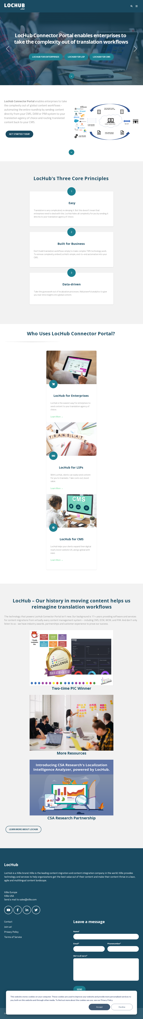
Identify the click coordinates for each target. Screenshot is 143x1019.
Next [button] (135, 48)
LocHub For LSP (76, 57)
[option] (71, 48)
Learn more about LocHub (23, 829)
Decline (122, 1007)
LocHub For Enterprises (45, 57)
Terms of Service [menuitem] (13, 937)
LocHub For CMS (101, 57)
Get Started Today (19, 134)
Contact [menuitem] (8, 921)
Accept (99, 1007)
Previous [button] (7, 48)
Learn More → (57, 417)
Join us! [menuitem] (8, 926)
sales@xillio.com (28, 899)
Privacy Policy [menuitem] (11, 931)
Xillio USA (9, 896)
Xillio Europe (10, 892)
